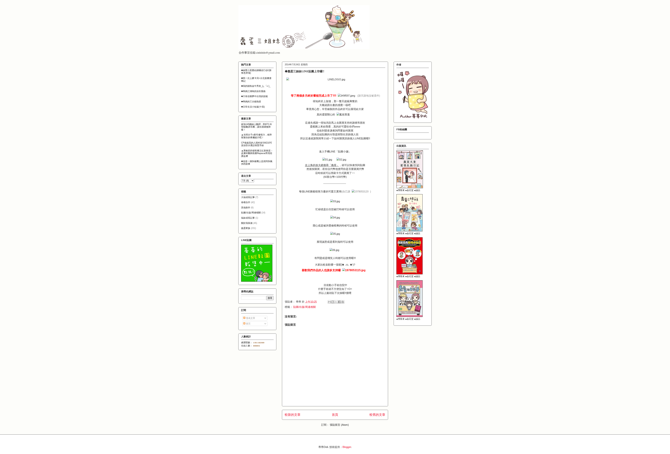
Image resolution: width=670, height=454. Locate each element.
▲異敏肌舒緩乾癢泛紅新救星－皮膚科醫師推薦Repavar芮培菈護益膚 (257, 153)
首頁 (335, 414)
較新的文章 (292, 414)
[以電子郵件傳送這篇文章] (329, 302)
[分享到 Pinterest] (342, 302)
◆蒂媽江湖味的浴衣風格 (253, 91)
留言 (248, 323)
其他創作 (245, 207)
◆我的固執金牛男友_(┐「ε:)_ (255, 86)
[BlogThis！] (332, 302)
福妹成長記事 (248, 218)
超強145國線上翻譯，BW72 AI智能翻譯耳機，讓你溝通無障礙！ (256, 127)
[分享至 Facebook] (339, 302)
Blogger (347, 446)
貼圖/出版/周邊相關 (304, 306)
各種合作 (245, 202)
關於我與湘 (246, 223)
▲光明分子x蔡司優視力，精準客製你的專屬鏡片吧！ (256, 136)
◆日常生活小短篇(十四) (253, 106)
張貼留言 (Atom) (339, 424)
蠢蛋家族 (245, 228)
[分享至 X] (336, 302)
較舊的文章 (377, 414)
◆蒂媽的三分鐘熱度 (251, 101)
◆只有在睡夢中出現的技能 (254, 96)
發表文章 (250, 318)
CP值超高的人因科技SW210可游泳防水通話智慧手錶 (256, 144)
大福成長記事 (248, 197)
